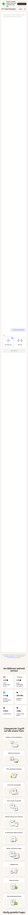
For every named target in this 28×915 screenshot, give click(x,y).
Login (20, 9)
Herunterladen (22, 4)
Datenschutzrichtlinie (12, 657)
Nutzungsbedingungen (9, 656)
